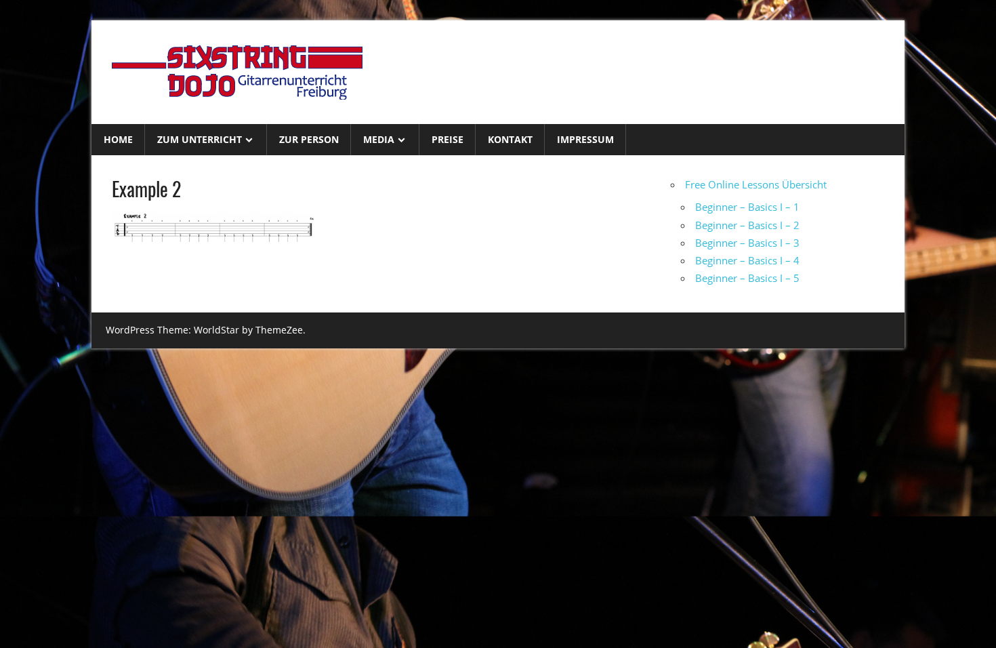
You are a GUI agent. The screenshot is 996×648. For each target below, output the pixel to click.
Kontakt (510, 139)
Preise (447, 139)
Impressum (585, 139)
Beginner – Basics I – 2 (747, 225)
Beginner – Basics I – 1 (747, 207)
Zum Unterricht (199, 139)
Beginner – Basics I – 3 (747, 242)
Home (118, 139)
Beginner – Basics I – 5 (747, 278)
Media (378, 139)
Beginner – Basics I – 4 (747, 260)
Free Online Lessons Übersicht (756, 184)
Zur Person (309, 139)
